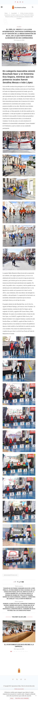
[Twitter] (17, 2)
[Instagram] (20, 2)
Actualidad (14, 13)
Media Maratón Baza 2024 (10, 575)
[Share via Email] (23, 582)
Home (6, 13)
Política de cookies (22, 698)
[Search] (32, 7)
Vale (11, 698)
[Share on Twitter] (19, 582)
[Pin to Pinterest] (21, 582)
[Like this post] (15, 582)
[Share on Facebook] (17, 582)
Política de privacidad (19, 689)
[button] (4, 636)
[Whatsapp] (22, 2)
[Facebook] (15, 2)
